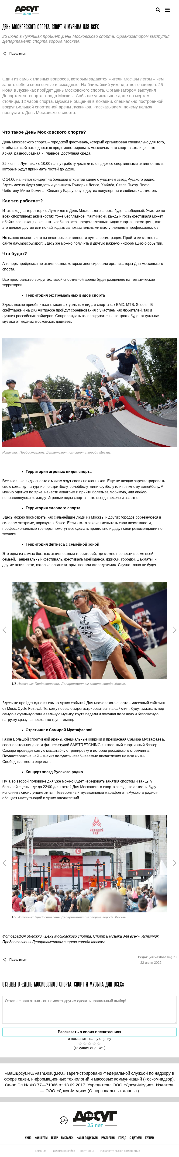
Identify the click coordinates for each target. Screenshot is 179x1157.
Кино (28, 1138)
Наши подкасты (87, 1138)
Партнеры (87, 1151)
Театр (54, 1138)
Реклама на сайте (63, 1151)
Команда (41, 1151)
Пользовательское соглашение (119, 1151)
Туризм (149, 1138)
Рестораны (108, 1138)
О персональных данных (113, 1090)
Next (173, 630)
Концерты (41, 1138)
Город (122, 1138)
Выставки (67, 1138)
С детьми (136, 1138)
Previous (6, 630)
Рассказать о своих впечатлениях (89, 1032)
